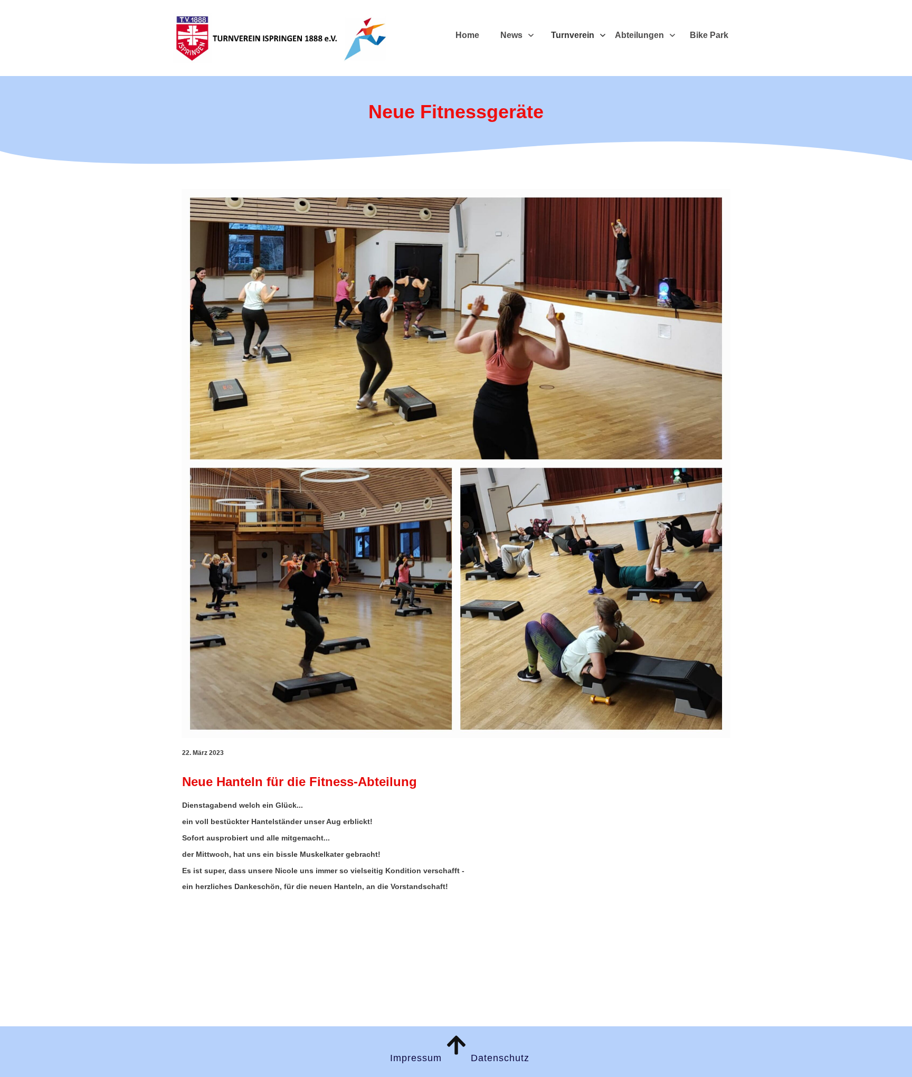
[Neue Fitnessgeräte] (456, 463)
